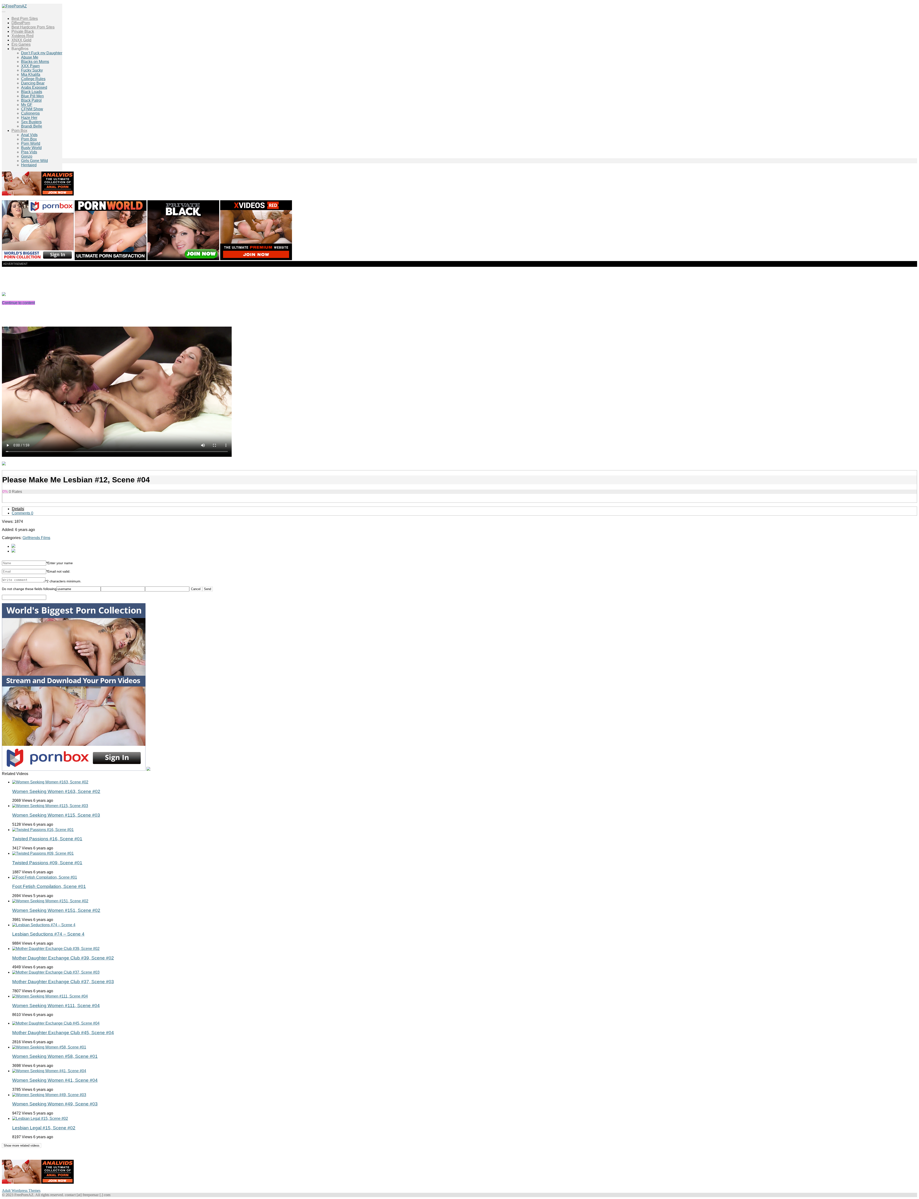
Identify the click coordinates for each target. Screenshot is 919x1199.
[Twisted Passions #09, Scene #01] (43, 853)
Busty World (31, 148)
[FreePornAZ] (14, 6)
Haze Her (29, 118)
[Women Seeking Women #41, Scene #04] (49, 1071)
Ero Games (21, 44)
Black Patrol (31, 100)
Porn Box (19, 130)
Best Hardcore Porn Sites (33, 27)
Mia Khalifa (30, 74)
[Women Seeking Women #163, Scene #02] (50, 782)
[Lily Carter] (13, 546)
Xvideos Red (22, 36)
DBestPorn (20, 23)
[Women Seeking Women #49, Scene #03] (49, 1095)
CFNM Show (32, 109)
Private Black (22, 31)
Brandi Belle (31, 126)
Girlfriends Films (36, 538)
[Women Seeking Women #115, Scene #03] (50, 806)
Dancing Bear (33, 83)
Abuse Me (29, 57)
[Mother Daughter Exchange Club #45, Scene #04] (56, 1023)
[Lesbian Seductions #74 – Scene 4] (43, 925)
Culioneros (30, 113)
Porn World (30, 143)
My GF (26, 105)
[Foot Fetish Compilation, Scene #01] (44, 877)
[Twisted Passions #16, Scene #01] (43, 830)
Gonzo (26, 156)
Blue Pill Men (32, 96)
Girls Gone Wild (34, 161)
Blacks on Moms (35, 62)
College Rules (33, 79)
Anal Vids (29, 135)
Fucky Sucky (32, 70)
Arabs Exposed (34, 87)
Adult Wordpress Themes (21, 1190)
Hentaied (29, 165)
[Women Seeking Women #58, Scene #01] (49, 1047)
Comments (22, 513)
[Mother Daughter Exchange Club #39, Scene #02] (56, 949)
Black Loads (31, 92)
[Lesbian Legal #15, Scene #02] (40, 1118)
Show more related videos (21, 1145)
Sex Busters (31, 122)
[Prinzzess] (13, 551)
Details (18, 509)
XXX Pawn (30, 66)
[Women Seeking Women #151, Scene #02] (50, 901)
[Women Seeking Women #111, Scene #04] (50, 996)
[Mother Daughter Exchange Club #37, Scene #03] (56, 972)
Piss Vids (29, 152)
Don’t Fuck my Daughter (41, 53)
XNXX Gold (21, 40)
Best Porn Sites (24, 19)
